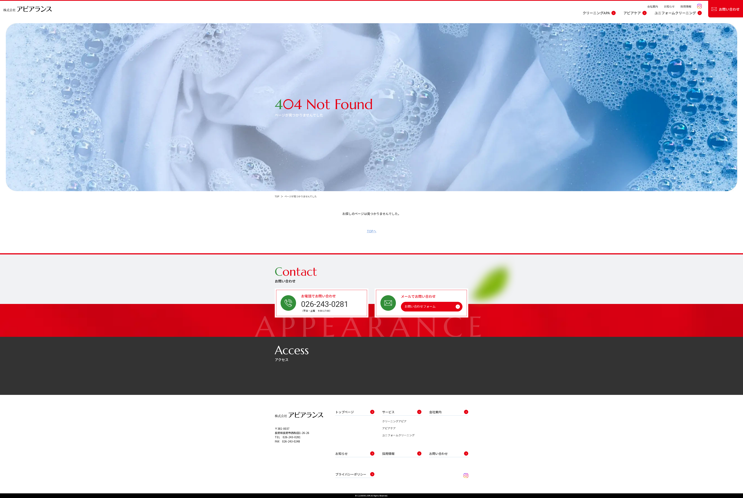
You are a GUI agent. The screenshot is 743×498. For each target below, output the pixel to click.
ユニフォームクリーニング (675, 12)
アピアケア (632, 12)
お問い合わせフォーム (420, 306)
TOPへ (371, 231)
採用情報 (686, 6)
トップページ (344, 412)
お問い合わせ (729, 9)
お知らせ (669, 6)
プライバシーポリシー (350, 474)
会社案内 (652, 6)
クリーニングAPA (596, 12)
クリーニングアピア (394, 421)
